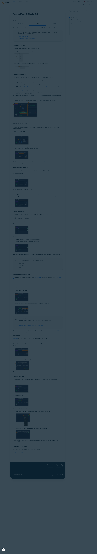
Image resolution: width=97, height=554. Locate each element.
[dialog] (48, 277)
